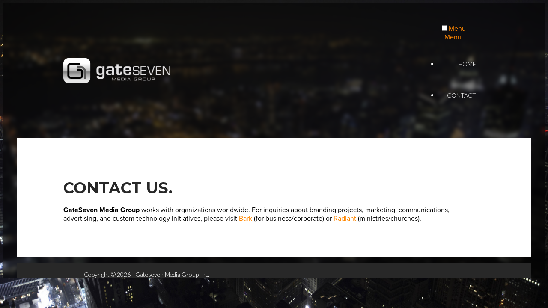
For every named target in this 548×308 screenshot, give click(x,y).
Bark (245, 218)
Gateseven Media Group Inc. (116, 71)
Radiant (345, 218)
